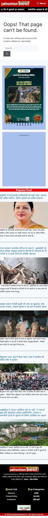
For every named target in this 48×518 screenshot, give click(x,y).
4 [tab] (14, 120)
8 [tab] (25, 120)
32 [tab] (14, 123)
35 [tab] (22, 123)
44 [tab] (20, 125)
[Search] (6, 54)
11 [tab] (33, 120)
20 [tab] (20, 122)
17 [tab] (12, 122)
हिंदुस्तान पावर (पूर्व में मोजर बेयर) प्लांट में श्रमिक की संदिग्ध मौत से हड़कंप (22, 358)
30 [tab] (9, 123)
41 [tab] (38, 123)
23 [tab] (28, 122)
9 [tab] (28, 120)
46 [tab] (25, 125)
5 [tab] (17, 120)
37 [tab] (28, 123)
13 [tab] (38, 120)
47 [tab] (28, 125)
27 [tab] (38, 122)
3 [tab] (12, 120)
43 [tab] (17, 125)
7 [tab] (22, 120)
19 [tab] (17, 122)
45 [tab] (22, 125)
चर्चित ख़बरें (36, 499)
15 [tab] (6, 122)
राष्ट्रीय (36, 493)
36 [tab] (25, 123)
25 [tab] (33, 122)
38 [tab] (30, 123)
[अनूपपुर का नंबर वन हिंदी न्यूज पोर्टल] (15, 3)
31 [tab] (12, 123)
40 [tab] (36, 123)
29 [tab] (6, 123)
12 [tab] (36, 120)
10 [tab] (30, 120)
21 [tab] (22, 122)
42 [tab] (41, 123)
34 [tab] (20, 123)
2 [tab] (9, 120)
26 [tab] (36, 122)
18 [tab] (14, 122)
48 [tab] (30, 125)
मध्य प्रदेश (36, 496)
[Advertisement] (24, 160)
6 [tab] (20, 120)
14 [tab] (41, 120)
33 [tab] (17, 123)
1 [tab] (6, 120)
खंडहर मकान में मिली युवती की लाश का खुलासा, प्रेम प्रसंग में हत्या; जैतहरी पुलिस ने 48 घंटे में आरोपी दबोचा (23, 305)
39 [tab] (33, 123)
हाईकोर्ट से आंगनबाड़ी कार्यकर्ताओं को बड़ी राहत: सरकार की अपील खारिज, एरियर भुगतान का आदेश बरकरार (23, 196)
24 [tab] (30, 122)
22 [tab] (25, 122)
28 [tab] (41, 122)
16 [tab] (9, 122)
